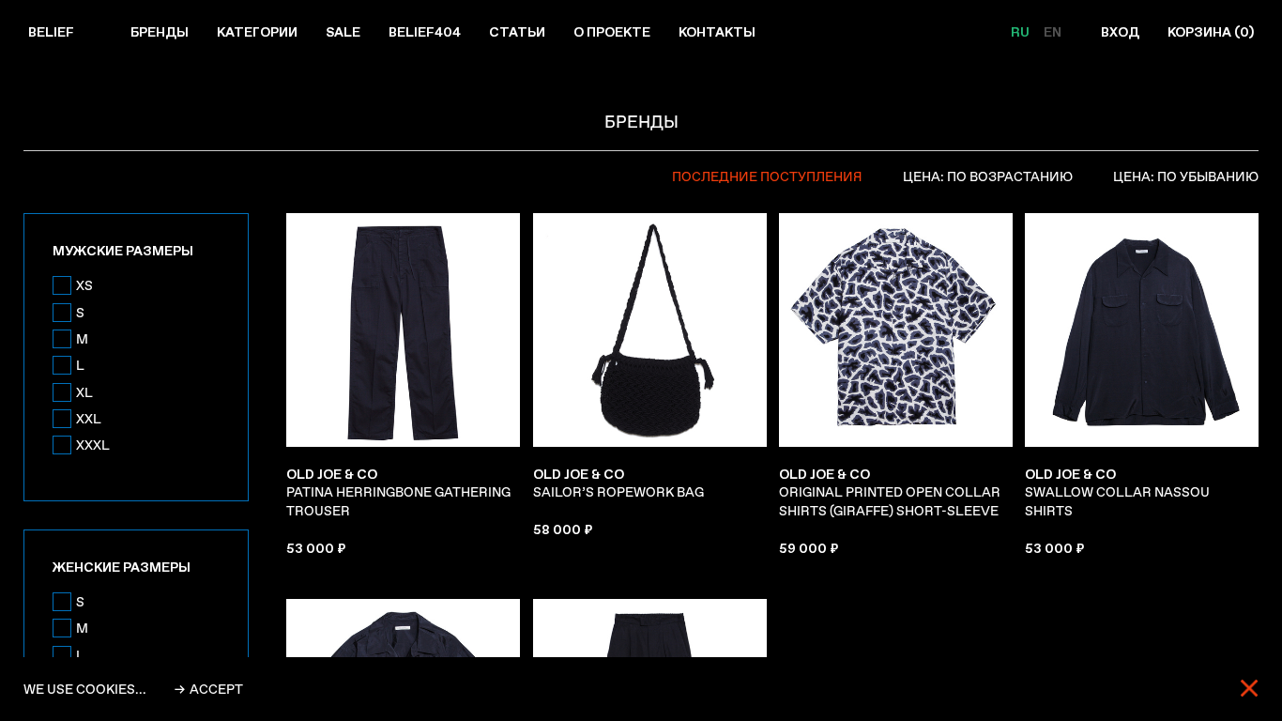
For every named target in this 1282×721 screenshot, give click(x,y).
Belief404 (425, 31)
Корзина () (1211, 31)
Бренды (159, 31)
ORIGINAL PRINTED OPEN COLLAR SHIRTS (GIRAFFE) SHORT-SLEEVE (889, 492)
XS (84, 285)
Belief (51, 31)
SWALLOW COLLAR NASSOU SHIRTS (1117, 492)
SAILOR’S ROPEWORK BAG (618, 483)
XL (84, 392)
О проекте (611, 31)
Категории (257, 31)
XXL (88, 418)
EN (1052, 31)
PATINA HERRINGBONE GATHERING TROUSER (398, 492)
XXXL (93, 445)
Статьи (517, 31)
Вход (1120, 31)
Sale (343, 31)
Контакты (717, 31)
